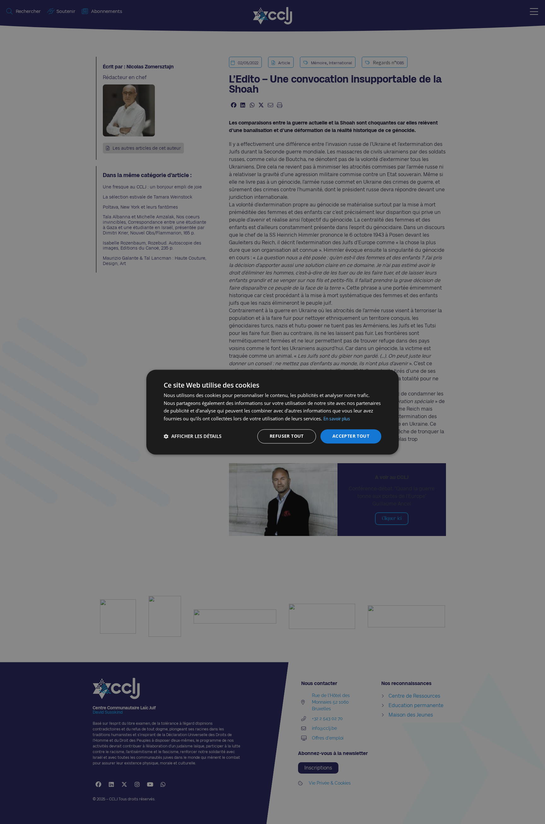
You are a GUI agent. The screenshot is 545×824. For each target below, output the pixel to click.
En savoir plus (336, 419)
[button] (192, 436)
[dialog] (272, 412)
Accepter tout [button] (350, 436)
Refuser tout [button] (287, 436)
